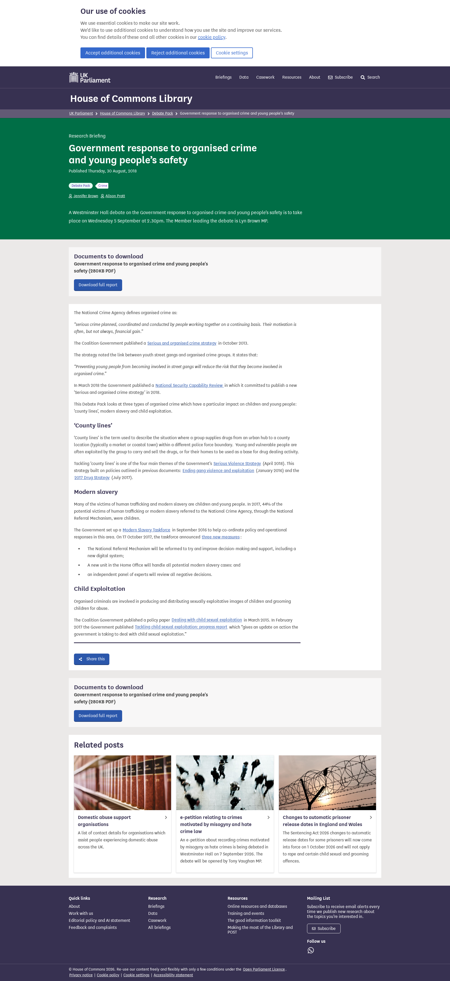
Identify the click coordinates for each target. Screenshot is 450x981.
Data (243, 77)
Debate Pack (162, 113)
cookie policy (211, 37)
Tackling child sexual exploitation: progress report (181, 627)
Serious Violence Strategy (237, 463)
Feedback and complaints (93, 927)
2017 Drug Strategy (92, 477)
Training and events (246, 913)
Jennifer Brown (85, 196)
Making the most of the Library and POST (260, 930)
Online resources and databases (257, 906)
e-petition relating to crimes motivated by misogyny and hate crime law (216, 824)
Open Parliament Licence (264, 969)
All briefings (159, 927)
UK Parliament (81, 113)
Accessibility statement (173, 975)
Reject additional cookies (178, 53)
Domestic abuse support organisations (104, 821)
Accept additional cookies (112, 53)
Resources (291, 77)
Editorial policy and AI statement (99, 920)
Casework (265, 77)
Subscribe (343, 77)
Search (373, 77)
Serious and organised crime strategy (181, 343)
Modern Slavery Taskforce (146, 529)
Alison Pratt (115, 196)
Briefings (223, 77)
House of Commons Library (131, 98)
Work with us (81, 913)
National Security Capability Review (189, 385)
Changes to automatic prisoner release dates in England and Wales (322, 821)
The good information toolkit (254, 920)
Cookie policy (108, 975)
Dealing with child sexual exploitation (207, 620)
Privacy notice (81, 975)
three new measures (221, 537)
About (314, 77)
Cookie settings (232, 53)
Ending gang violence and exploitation (218, 470)
